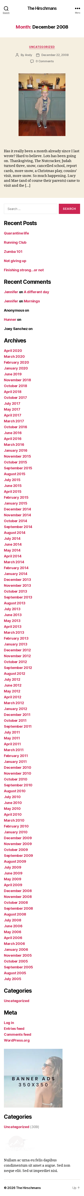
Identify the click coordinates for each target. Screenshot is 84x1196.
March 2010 (14, 820)
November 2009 (18, 844)
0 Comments (45, 61)
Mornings (32, 301)
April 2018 (12, 392)
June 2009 (13, 873)
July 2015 (12, 480)
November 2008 (18, 897)
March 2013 (14, 632)
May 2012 (12, 691)
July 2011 (12, 732)
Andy (28, 55)
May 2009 (12, 879)
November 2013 (17, 585)
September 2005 (18, 967)
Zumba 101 (13, 252)
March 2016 (14, 445)
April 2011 (12, 744)
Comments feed (17, 1034)
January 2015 (15, 503)
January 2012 (15, 709)
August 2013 (14, 603)
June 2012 (12, 685)
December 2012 (17, 650)
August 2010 (15, 791)
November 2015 (17, 456)
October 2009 (16, 850)
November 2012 (17, 656)
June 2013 (13, 615)
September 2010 (18, 785)
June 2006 (13, 926)
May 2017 (12, 409)
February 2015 (16, 497)
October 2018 (15, 386)
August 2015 (14, 474)
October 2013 (15, 591)
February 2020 (16, 362)
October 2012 (15, 662)
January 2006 (16, 949)
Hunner (10, 319)
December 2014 (17, 509)
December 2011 (17, 715)
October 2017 (15, 398)
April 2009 (13, 885)
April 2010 (12, 814)
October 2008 (16, 902)
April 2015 (12, 491)
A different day (36, 292)
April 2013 (12, 627)
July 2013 (12, 609)
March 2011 (13, 750)
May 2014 (12, 550)
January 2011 (15, 762)
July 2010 (12, 797)
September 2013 (18, 597)
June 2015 (13, 486)
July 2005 (12, 979)
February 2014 (16, 568)
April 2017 (12, 415)
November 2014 (17, 515)
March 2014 (14, 562)
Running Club (15, 242)
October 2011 (15, 720)
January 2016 (15, 450)
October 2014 (15, 521)
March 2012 (14, 703)
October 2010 (15, 779)
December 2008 (18, 891)
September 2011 (18, 726)
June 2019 (13, 374)
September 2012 (18, 668)
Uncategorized (42, 47)
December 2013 (17, 580)
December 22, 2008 (55, 55)
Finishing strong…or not (24, 270)
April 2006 (13, 938)
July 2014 (12, 538)
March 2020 (14, 356)
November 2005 (18, 955)
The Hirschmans (42, 8)
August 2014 (14, 533)
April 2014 (12, 556)
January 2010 (16, 832)
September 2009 (18, 856)
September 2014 (18, 527)
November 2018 (17, 380)
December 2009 (18, 838)
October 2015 (15, 462)
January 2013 (15, 644)
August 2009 (15, 861)
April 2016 (12, 439)
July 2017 (12, 403)
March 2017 (14, 421)
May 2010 (12, 809)
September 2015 (18, 468)
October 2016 (15, 427)
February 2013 (16, 638)
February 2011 (16, 756)
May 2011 (12, 738)
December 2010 (17, 767)
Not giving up (15, 261)
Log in (9, 1023)
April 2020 (13, 351)
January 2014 (15, 574)
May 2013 (12, 621)
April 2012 (12, 697)
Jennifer (11, 292)
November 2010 (17, 773)
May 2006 (12, 932)
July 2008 (12, 920)
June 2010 (13, 803)
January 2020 (16, 368)
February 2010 (16, 826)
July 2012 (12, 679)
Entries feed (14, 1029)
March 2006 (14, 944)
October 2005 (16, 961)
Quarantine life (16, 233)
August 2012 (14, 673)
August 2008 (15, 914)
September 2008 (18, 908)
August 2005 (15, 973)
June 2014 (13, 544)
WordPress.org (17, 1040)
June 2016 (13, 433)
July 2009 (12, 867)
